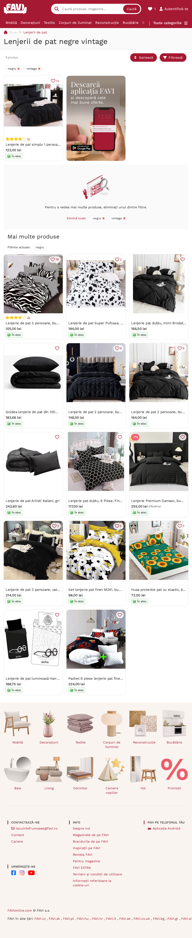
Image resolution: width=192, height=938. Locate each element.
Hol (143, 788)
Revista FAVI (82, 854)
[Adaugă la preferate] (182, 259)
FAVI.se (125, 918)
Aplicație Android (166, 828)
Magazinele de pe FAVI (91, 835)
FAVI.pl (69, 918)
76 (57, 259)
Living (49, 788)
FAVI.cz (40, 918)
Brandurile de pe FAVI (90, 841)
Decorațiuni (30, 23)
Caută (132, 9)
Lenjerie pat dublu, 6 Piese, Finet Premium (103, 501)
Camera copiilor (112, 790)
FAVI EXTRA (82, 867)
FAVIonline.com (19, 910)
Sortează (146, 57)
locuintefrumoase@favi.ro (36, 828)
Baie (17, 788)
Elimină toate (76, 218)
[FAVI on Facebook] (13, 872)
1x (28, 139)
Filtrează (176, 57)
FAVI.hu (83, 918)
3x (28, 317)
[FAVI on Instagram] (22, 872)
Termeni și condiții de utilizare (97, 874)
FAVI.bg (159, 918)
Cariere (17, 841)
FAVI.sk (55, 918)
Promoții (174, 788)
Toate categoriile (167, 23)
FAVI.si (186, 918)
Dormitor (80, 788)
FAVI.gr (173, 918)
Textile (49, 23)
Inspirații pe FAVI (86, 848)
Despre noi (81, 828)
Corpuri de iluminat (75, 23)
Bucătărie (131, 23)
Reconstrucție (107, 23)
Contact (17, 835)
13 (57, 81)
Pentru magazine (86, 861)
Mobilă (11, 23)
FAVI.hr (98, 918)
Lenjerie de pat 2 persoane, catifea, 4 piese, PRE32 (48, 590)
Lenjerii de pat (35, 32)
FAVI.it (111, 918)
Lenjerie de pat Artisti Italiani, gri (32, 501)
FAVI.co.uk (142, 918)
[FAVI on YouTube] (31, 872)
